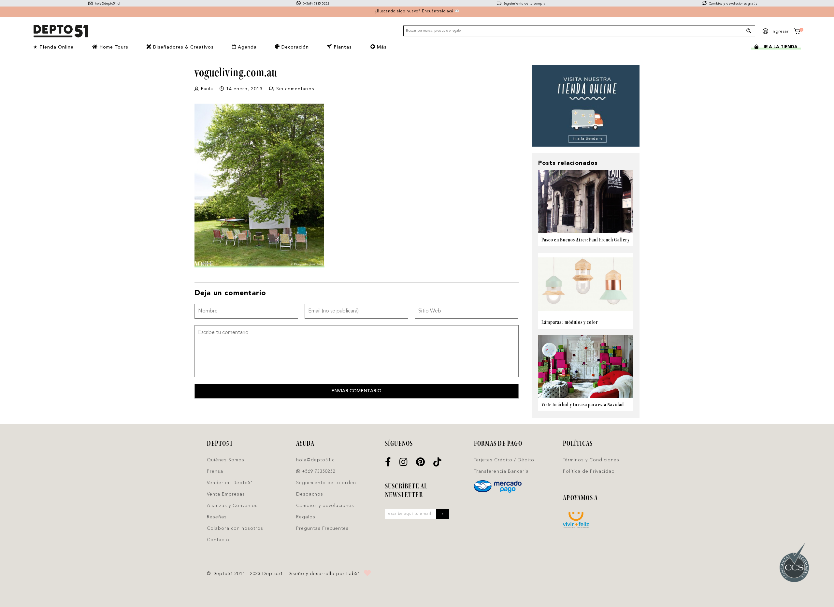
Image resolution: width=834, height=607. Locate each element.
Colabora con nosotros (235, 528)
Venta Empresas (226, 494)
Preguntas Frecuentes (322, 528)
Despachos (309, 494)
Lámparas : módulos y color (569, 322)
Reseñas (217, 517)
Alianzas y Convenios (232, 505)
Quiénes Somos (225, 460)
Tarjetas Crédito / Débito (504, 460)
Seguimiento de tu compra (524, 3)
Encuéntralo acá (438, 11)
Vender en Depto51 (230, 483)
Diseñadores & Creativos (182, 47)
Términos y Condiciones (591, 460)
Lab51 (353, 573)
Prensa (215, 471)
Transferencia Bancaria (501, 471)
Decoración (294, 47)
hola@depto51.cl (107, 3)
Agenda (246, 47)
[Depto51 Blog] (61, 31)
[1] (797, 32)
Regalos (305, 517)
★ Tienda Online (53, 47)
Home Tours (113, 47)
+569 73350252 (318, 471)
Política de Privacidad (589, 471)
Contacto (218, 540)
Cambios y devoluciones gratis (732, 3)
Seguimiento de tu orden (326, 483)
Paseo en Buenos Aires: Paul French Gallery (585, 239)
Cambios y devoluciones (325, 505)
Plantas (342, 47)
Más (381, 47)
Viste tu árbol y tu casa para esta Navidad (582, 404)
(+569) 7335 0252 (315, 3)
